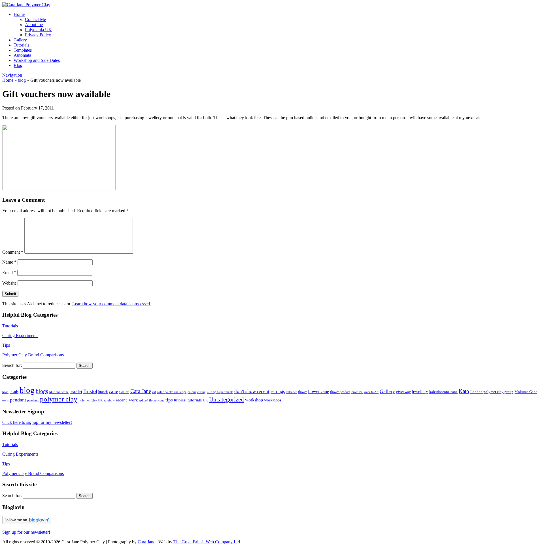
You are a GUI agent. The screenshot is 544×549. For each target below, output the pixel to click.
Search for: (12, 365)
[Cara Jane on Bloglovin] (26, 522)
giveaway (403, 392)
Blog (18, 65)
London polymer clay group (491, 392)
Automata (22, 55)
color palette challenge (171, 392)
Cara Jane (140, 391)
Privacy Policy (38, 34)
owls (5, 400)
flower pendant (340, 392)
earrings (278, 391)
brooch (103, 392)
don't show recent (251, 391)
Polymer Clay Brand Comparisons (33, 354)
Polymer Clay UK (90, 400)
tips (169, 400)
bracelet (76, 391)
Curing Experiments (20, 335)
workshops (272, 400)
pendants (33, 400)
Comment (12, 252)
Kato (464, 391)
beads (14, 392)
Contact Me (35, 19)
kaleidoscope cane (443, 392)
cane (113, 391)
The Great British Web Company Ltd (206, 541)
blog (22, 80)
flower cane (318, 391)
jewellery (420, 391)
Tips (6, 345)
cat (154, 392)
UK (205, 400)
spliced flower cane (151, 400)
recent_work (127, 400)
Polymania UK (38, 29)
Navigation (12, 75)
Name (9, 262)
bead (5, 392)
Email (9, 272)
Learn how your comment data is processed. (111, 303)
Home (19, 14)
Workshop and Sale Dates (37, 60)
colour (192, 392)
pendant (18, 400)
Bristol (90, 391)
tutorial (180, 399)
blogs (42, 391)
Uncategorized (226, 399)
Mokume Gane (526, 392)
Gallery (20, 39)
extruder (291, 392)
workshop (254, 400)
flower (302, 392)
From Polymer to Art (365, 392)
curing (201, 392)
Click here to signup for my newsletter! (37, 422)
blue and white (59, 392)
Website (9, 283)
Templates (23, 50)
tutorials (195, 400)
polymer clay (58, 399)
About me (34, 24)
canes (124, 391)
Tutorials (21, 45)
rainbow (109, 400)
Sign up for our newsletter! (26, 532)
